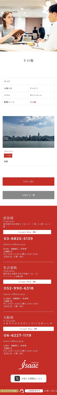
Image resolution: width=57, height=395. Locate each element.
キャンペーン (36, 95)
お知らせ (8, 88)
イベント (34, 88)
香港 (6, 161)
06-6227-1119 (18, 335)
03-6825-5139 (18, 238)
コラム (7, 95)
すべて (7, 81)
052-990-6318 (19, 288)
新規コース (9, 102)
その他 (33, 102)
